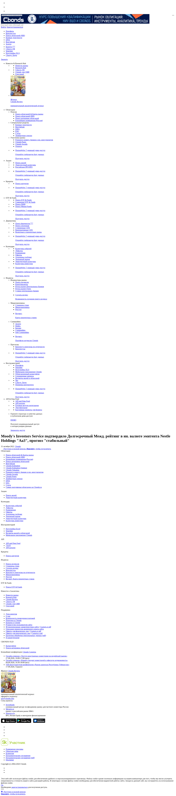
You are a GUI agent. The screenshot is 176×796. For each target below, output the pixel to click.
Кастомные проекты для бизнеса (28, 410)
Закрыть (4, 59)
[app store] (8, 722)
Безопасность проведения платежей (20, 618)
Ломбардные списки (23, 136)
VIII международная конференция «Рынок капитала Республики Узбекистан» (37, 665)
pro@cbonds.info (7, 699)
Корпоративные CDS (24, 230)
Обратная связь (12, 751)
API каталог (20, 403)
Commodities (20, 330)
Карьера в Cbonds (13, 623)
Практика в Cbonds (13, 620)
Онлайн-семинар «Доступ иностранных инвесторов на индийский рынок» (36, 656)
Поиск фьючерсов (24, 224)
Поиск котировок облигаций (27, 118)
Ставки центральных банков (27, 291)
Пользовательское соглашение (18, 756)
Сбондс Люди (11, 55)
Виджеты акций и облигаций (27, 378)
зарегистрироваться (19, 787)
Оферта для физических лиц (17, 631)
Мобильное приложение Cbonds (28, 372)
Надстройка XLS (13, 53)
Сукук (17, 133)
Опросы (18, 146)
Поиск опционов (22, 226)
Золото (8, 44)
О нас (8, 616)
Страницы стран (22, 305)
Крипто (10, 47)
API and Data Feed (22, 401)
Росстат (18, 309)
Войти (3, 27)
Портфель (10, 31)
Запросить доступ (18, 430)
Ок (2, 785)
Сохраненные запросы (24, 376)
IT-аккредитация (12, 638)
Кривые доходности (14, 38)
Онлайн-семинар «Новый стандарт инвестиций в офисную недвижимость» (37, 660)
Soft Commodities (22, 332)
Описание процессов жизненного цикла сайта (25, 629)
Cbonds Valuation (12, 470)
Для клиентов (11, 614)
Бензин (18, 328)
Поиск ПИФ (20, 204)
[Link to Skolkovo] (13, 745)
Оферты (18, 255)
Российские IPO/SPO (24, 167)
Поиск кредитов (22, 184)
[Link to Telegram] (7, 727)
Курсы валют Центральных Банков (29, 287)
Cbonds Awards (21, 144)
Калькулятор (11, 646)
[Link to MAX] (7, 736)
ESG (17, 131)
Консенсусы (11, 33)
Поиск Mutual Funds (23, 206)
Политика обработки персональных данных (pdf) (26, 635)
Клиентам (10, 753)
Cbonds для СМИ (22, 72)
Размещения (20, 253)
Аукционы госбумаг (23, 257)
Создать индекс (12, 568)
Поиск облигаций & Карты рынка (29, 114)
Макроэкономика (22, 307)
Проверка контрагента (24, 385)
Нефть (17, 326)
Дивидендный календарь (25, 165)
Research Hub (20, 68)
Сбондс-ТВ (10, 49)
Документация (21, 408)
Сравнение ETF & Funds (25, 202)
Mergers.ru (10, 709)
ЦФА (8, 40)
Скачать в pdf (45, 627)
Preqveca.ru (10, 713)
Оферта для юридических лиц (18, 633)
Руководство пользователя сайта (19, 625)
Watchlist (9, 51)
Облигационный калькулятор (27, 374)
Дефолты (19, 251)
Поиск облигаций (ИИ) (15, 35)
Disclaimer (10, 760)
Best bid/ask (10, 42)
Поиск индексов (22, 282)
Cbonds (18, 446)
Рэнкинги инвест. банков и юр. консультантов (34, 140)
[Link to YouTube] (7, 730)
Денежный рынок (22, 259)
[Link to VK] (7, 733)
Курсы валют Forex (23, 289)
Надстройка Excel (13, 529)
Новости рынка (21, 66)
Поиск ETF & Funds (23, 200)
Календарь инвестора (24, 264)
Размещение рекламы (14, 749)
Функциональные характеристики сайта (22, 627)
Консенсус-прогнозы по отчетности (30, 347)
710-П (8, 545)
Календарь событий (23, 249)
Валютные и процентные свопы (28, 232)
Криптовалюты (21, 284)
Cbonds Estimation (13, 466)
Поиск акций (20, 163)
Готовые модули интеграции (27, 405)
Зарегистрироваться (15, 27)
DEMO (13, 420)
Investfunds (10, 705)
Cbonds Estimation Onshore (16, 468)
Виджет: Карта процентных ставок (20, 579)
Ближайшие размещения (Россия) (29, 120)
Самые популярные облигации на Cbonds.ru (24, 487)
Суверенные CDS (22, 228)
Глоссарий (19, 74)
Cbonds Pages (20, 142)
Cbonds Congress (29, 652)
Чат (16, 380)
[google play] (24, 722)
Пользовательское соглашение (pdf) (20, 758)
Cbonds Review (12, 599)
